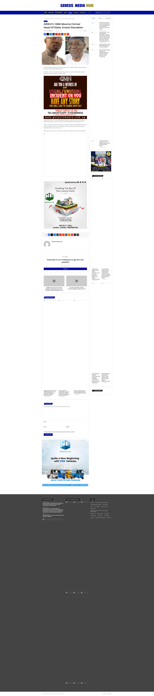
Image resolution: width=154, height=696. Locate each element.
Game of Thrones (104, 506)
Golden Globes (93, 508)
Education (50, 12)
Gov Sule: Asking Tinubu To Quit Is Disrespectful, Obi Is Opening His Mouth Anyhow (80, 392)
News (65, 12)
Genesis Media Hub (49, 30)
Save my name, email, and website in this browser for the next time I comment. (60, 431)
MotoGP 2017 (107, 513)
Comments (108, 18)
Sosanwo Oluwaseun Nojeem (100, 517)
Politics (70, 12)
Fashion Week (97, 506)
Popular (93, 18)
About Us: (76, 12)
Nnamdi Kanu (100, 515)
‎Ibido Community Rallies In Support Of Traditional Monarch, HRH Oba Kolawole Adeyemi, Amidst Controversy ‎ (104, 53)
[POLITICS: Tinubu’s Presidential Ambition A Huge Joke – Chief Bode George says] (69, 637)
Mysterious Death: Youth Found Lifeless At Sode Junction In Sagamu (104, 45)
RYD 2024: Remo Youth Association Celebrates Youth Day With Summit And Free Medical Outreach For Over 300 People (104, 26)
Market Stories (93, 513)
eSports (92, 506)
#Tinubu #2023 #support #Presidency (101, 502)
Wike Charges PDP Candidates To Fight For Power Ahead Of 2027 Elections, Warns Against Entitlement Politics (64, 393)
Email (45, 426)
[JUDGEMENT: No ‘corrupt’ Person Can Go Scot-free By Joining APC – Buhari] (84, 546)
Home (45, 12)
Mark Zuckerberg (100, 513)
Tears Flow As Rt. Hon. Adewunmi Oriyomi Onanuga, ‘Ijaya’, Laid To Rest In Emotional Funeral (104, 143)
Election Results (105, 504)
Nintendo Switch (93, 515)
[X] (55, 243)
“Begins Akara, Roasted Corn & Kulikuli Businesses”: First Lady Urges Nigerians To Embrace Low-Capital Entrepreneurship (50, 393)
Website (67, 426)
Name (45, 421)
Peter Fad (92, 517)
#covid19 (92, 502)
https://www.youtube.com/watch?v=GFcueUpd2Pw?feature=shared (99, 511)
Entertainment (58, 12)
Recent (100, 18)
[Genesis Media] (77, 5)
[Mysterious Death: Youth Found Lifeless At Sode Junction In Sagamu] (95, 46)
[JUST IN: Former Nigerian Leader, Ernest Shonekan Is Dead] (77, 637)
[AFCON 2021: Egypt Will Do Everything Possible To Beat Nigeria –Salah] (77, 504)
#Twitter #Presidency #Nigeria (96, 504)
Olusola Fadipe (106, 515)
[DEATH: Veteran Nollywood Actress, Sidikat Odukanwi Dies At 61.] (69, 504)
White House (109, 517)
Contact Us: (83, 12)
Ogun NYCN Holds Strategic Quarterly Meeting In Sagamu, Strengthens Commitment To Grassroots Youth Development (96, 378)
